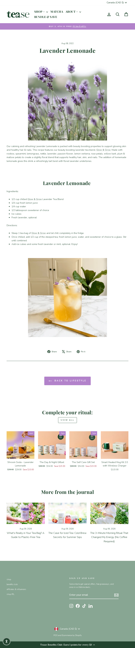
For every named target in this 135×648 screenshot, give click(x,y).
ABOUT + (72, 11)
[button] (7, 641)
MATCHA (56, 11)
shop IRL (10, 594)
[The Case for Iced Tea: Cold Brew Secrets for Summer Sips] (67, 513)
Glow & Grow (34, 199)
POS (55, 635)
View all (67, 420)
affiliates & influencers (16, 589)
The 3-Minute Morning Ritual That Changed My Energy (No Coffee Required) (109, 537)
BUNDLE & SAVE (45, 17)
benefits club (12, 584)
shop (9, 579)
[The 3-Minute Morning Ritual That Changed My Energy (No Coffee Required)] (109, 513)
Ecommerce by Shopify (72, 635)
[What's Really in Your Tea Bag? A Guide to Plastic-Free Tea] (26, 513)
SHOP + (40, 11)
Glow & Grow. (103, 149)
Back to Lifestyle (69, 380)
